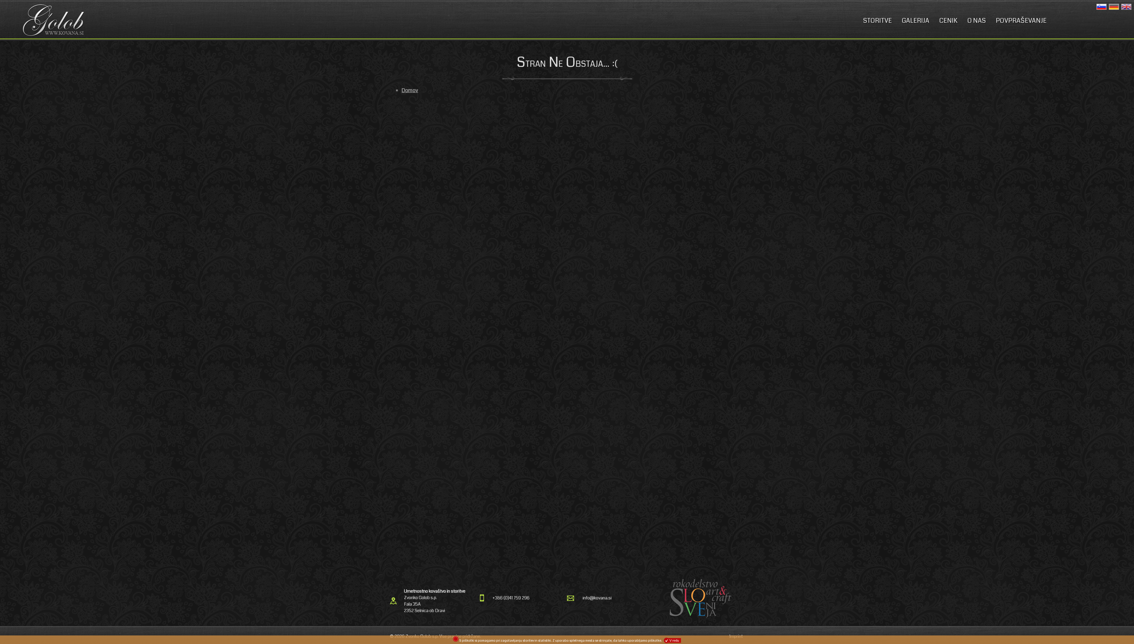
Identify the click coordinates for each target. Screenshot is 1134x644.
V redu (674, 640)
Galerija (915, 20)
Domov (410, 90)
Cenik (948, 20)
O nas (976, 20)
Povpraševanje (1021, 20)
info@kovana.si (597, 598)
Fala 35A (412, 604)
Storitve (877, 20)
